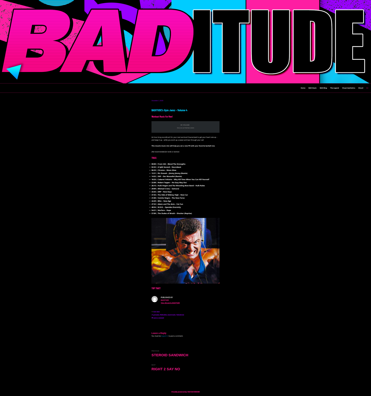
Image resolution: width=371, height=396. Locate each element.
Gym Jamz (156, 312)
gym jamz (156, 315)
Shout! (360, 88)
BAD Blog (323, 88)
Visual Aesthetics (348, 88)
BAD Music (312, 88)
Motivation (163, 315)
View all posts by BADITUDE (170, 303)
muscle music (172, 315)
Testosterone (180, 315)
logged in (164, 336)
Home (303, 88)
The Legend (334, 88)
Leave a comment (158, 318)
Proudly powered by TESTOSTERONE (185, 392)
